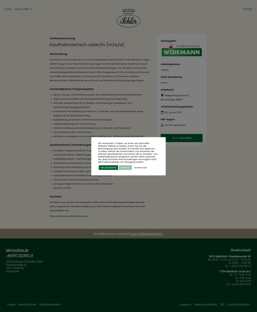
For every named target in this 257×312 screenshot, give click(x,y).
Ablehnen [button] (125, 167)
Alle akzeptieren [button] (108, 167)
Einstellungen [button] (140, 167)
